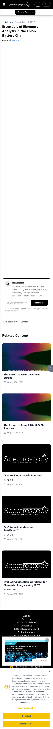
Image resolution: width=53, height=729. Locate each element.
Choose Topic (23, 12)
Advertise (26, 619)
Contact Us (26, 625)
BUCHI (10, 480)
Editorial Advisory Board (26, 628)
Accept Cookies (26, 724)
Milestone (11, 589)
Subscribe (38, 302)
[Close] (50, 672)
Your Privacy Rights (26, 708)
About (26, 615)
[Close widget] (47, 640)
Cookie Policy (23, 702)
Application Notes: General (15, 321)
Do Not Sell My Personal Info (26, 635)
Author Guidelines (26, 622)
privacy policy (13, 311)
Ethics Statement (26, 632)
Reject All (26, 716)
